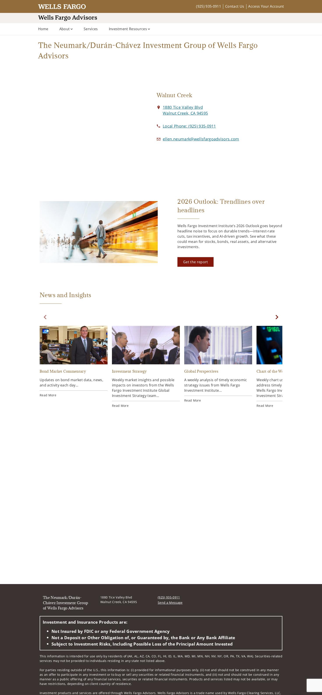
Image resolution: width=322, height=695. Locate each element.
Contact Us (234, 6)
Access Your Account (266, 6)
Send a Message (170, 602)
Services (91, 28)
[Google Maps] (88, 124)
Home (43, 28)
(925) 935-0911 (208, 6)
